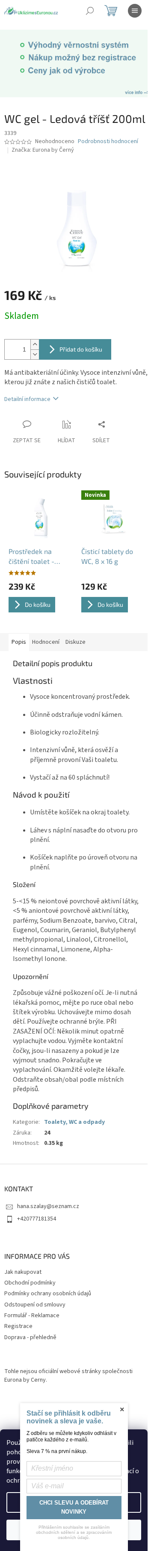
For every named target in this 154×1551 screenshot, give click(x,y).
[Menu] (134, 10)
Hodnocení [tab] (45, 642)
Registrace (18, 1326)
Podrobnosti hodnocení (108, 142)
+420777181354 (36, 1218)
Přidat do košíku (80, 349)
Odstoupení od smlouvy (34, 1304)
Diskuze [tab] (75, 642)
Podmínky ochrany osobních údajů (47, 1293)
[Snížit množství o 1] (34, 354)
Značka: (43, 150)
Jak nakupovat (22, 1272)
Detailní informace (27, 399)
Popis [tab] (19, 642)
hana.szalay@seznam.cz (48, 1206)
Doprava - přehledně (30, 1337)
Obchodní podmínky (30, 1283)
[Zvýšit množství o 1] (34, 344)
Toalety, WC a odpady (74, 1122)
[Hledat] (89, 10)
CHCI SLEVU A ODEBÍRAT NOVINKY (74, 1507)
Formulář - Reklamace (31, 1315)
